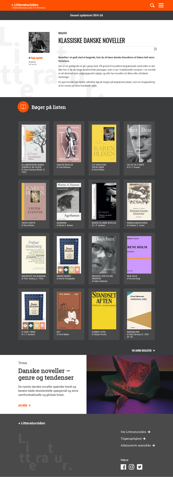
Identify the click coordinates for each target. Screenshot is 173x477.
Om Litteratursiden (133, 432)
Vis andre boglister (142, 350)
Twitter (139, 467)
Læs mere (30, 170)
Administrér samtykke (136, 445)
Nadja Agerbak (37, 57)
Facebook (123, 467)
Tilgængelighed (131, 438)
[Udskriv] (155, 49)
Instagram (131, 467)
